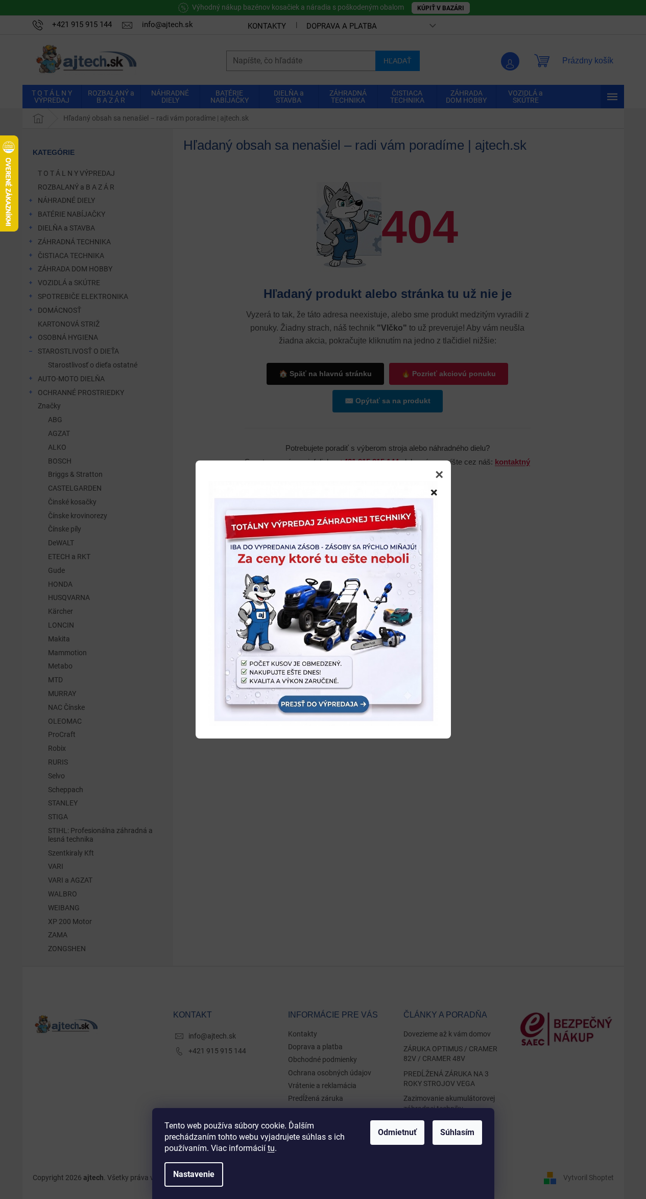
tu (271, 1148)
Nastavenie (193, 1174)
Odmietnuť (397, 1132)
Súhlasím (457, 1132)
